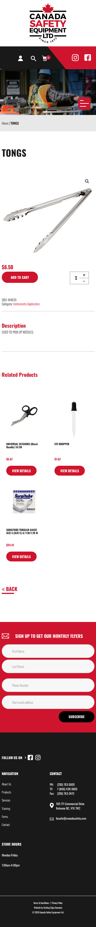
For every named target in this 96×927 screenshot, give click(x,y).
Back (11, 589)
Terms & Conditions (41, 903)
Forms (5, 816)
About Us (6, 784)
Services (6, 800)
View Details (21, 470)
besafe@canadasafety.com (71, 818)
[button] (87, 181)
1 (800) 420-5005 (67, 789)
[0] (44, 58)
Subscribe (77, 716)
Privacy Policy (57, 903)
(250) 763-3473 (65, 793)
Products (6, 792)
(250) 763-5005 (66, 784)
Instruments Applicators (26, 303)
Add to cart (20, 277)
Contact (6, 824)
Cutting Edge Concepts (53, 907)
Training (6, 808)
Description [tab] (14, 325)
